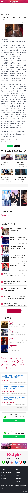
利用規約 (23, 485)
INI (2, 364)
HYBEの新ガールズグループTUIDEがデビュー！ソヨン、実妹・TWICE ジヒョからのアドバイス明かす (18, 247)
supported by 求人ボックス (22, 407)
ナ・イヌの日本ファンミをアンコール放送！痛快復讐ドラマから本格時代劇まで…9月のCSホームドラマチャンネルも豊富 (7, 178)
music (4, 475)
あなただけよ (5, 215)
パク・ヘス (23, 355)
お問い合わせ (17, 485)
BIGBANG (4, 358)
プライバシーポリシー (10, 488)
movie (17, 469)
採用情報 (3, 488)
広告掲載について (9, 485)
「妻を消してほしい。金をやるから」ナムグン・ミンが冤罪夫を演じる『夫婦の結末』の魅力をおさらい (15, 305)
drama (4, 478)
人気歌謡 (4, 368)
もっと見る (14, 311)
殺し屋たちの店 (12, 368)
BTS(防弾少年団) (5, 355)
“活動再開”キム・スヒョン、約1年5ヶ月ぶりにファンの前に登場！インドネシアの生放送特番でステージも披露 (15, 275)
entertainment (7, 472)
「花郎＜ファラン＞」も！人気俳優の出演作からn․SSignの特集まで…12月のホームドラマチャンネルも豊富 (21, 163)
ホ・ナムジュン (15, 355)
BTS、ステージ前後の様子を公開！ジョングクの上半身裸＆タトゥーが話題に (18, 229)
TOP (2, 14)
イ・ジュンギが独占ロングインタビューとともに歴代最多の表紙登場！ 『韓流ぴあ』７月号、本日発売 (7, 163)
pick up (5, 469)
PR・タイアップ (19, 481)
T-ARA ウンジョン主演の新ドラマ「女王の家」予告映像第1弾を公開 (20, 178)
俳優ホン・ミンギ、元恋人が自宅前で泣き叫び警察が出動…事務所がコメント (15, 282)
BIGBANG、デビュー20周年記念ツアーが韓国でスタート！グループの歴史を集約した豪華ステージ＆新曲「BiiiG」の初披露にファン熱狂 (18, 238)
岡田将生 (19, 368)
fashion (18, 472)
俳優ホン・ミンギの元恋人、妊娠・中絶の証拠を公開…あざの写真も (15, 289)
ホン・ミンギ (12, 361)
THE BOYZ (20, 361)
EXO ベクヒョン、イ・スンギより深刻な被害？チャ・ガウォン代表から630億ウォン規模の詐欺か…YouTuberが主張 (15, 297)
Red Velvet (8, 364)
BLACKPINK (4, 361)
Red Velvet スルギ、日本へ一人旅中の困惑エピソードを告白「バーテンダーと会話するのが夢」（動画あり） (18, 265)
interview (18, 478)
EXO (14, 364)
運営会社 (3, 485)
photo (17, 475)
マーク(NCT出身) (21, 364)
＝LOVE (10, 358)
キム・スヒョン (18, 358)
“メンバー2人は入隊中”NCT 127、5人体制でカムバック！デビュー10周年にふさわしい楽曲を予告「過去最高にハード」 (18, 256)
